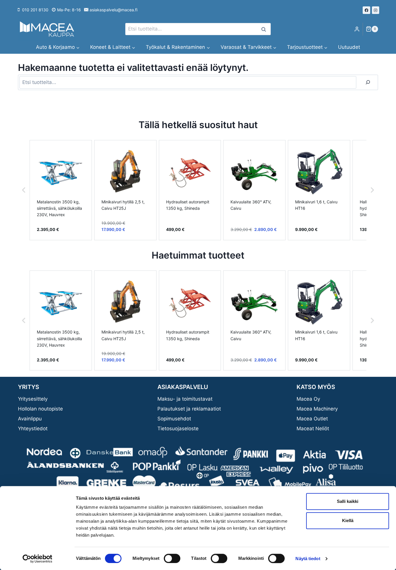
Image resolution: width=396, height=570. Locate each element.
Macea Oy (308, 399)
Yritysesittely (33, 399)
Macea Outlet (312, 419)
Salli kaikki (347, 501)
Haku (265, 29)
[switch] (172, 558)
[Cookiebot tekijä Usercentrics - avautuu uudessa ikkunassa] (37, 558)
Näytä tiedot (307, 558)
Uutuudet (349, 47)
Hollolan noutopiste (40, 409)
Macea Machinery (317, 409)
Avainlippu (30, 419)
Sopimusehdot (174, 419)
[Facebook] (366, 10)
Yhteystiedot (33, 428)
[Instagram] (375, 10)
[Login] (357, 29)
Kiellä (347, 520)
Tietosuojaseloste (178, 428)
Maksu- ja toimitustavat (184, 399)
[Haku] (368, 82)
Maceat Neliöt (313, 428)
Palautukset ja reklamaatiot (189, 409)
